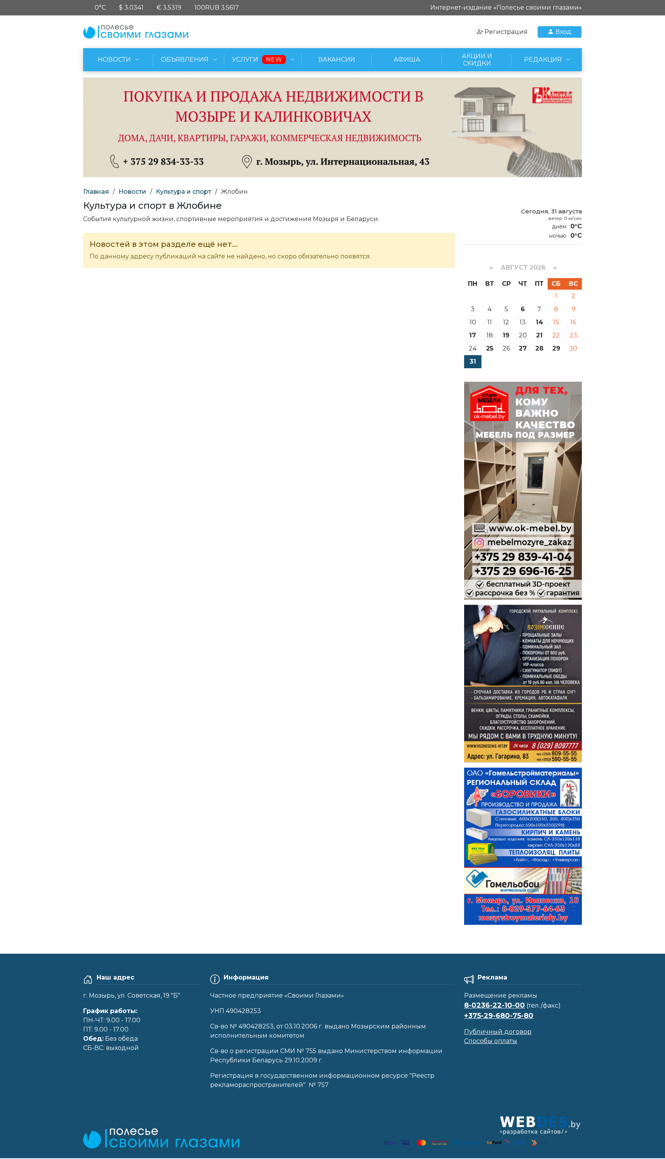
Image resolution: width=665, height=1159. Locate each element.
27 (523, 348)
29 (556, 348)
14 (539, 322)
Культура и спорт (183, 191)
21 (539, 335)
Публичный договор (497, 1031)
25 (489, 348)
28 (539, 348)
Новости (132, 191)
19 (506, 335)
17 (472, 335)
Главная (96, 191)
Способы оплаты (490, 1041)
